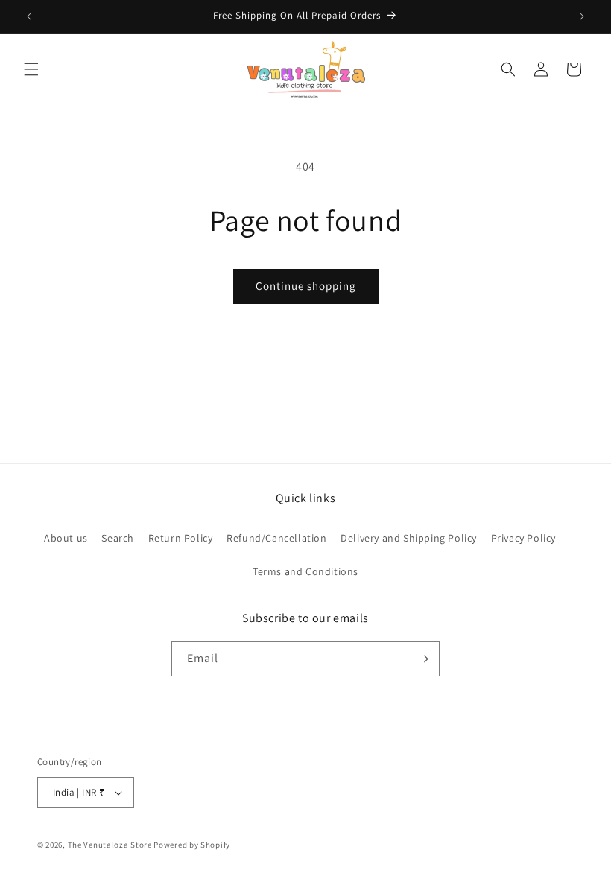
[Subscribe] (422, 658)
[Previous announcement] (29, 16)
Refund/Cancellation (276, 538)
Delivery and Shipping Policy (409, 538)
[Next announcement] (582, 16)
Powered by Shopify (191, 845)
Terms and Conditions (305, 571)
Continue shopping (306, 286)
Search (117, 538)
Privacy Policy (523, 538)
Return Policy (180, 538)
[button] (31, 69)
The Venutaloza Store (110, 845)
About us (66, 538)
